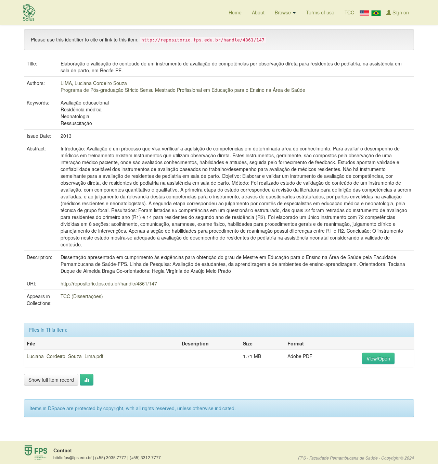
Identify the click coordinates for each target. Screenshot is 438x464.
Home (235, 12)
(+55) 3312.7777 (145, 457)
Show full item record (51, 379)
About (258, 12)
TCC (349, 12)
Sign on (400, 12)
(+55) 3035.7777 (111, 457)
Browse (283, 12)
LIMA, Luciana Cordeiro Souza (94, 83)
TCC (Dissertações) (82, 296)
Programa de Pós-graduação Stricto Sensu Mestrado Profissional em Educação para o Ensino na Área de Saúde (183, 89)
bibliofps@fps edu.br (73, 457)
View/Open (378, 358)
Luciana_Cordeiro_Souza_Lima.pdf (65, 356)
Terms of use (320, 12)
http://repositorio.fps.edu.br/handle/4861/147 (109, 283)
